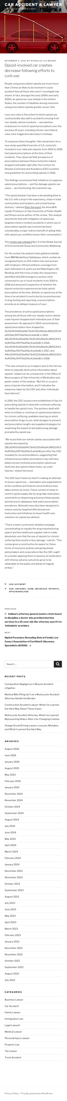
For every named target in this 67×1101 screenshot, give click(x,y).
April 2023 (10, 922)
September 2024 (14, 813)
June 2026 (10, 755)
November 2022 (14, 954)
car (11, 589)
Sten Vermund (33, 207)
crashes (20, 589)
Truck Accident (13, 1057)
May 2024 (10, 839)
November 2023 (14, 877)
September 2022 (14, 967)
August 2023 (12, 896)
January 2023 (12, 941)
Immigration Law (14, 1018)
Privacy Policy (12, 1093)
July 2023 (10, 903)
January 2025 (12, 787)
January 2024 (12, 864)
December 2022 (14, 948)
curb (31, 589)
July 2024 (10, 826)
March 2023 (11, 928)
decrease (41, 589)
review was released (21, 242)
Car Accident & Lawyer (33, 4)
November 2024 (14, 800)
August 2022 (12, 973)
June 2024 (10, 832)
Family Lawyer (12, 1012)
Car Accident (17, 584)
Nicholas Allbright (44, 61)
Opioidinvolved (19, 592)
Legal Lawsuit (12, 1025)
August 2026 (12, 749)
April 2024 (10, 845)
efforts (54, 589)
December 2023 (14, 871)
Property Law (12, 1044)
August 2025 (12, 768)
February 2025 (13, 781)
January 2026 (12, 761)
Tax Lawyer (11, 1051)
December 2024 (14, 793)
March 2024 (11, 851)
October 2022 (12, 960)
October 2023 (12, 883)
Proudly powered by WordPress (37, 1093)
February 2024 (13, 858)
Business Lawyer (14, 999)
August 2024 (12, 819)
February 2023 (13, 935)
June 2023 (10, 909)
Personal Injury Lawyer (17, 1038)
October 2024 (12, 806)
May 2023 (10, 915)
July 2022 (10, 980)
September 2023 (14, 890)
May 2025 (10, 774)
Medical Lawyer (13, 1031)
